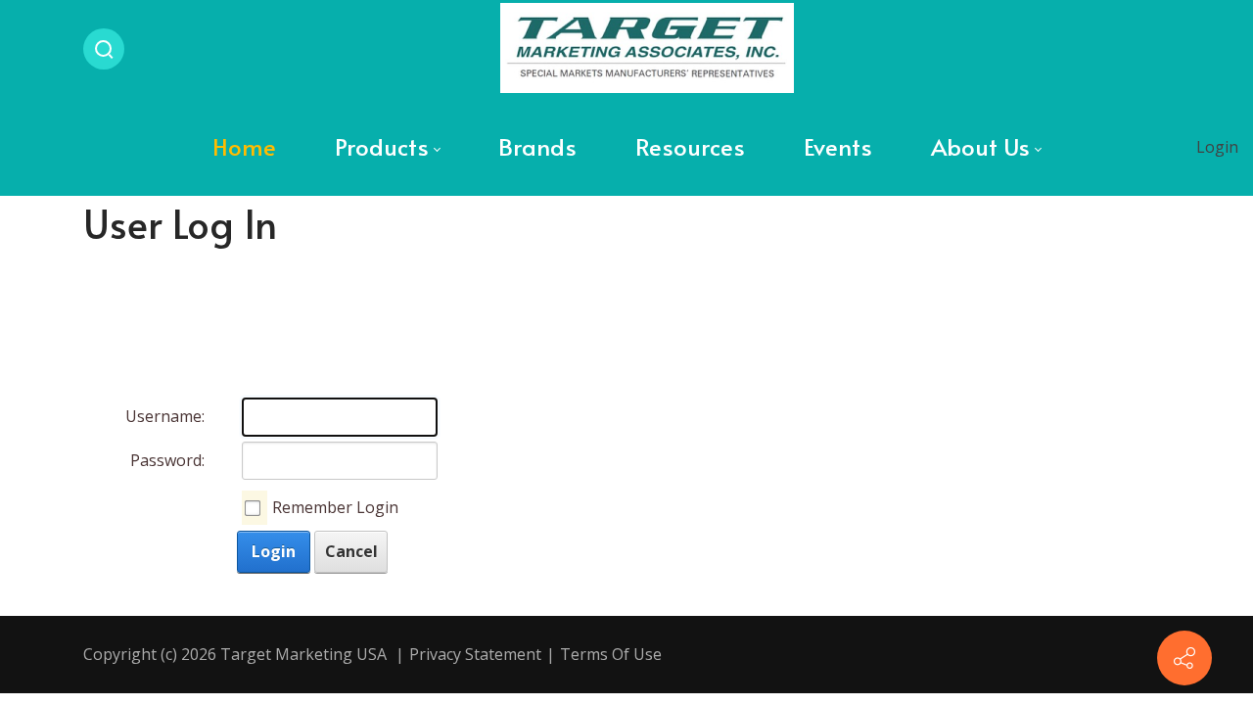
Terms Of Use (611, 654)
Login (1217, 147)
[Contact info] (1184, 658)
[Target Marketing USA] (647, 49)
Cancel (351, 551)
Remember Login (335, 507)
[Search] (103, 49)
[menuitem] (244, 147)
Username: (165, 416)
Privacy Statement (475, 654)
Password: (167, 460)
